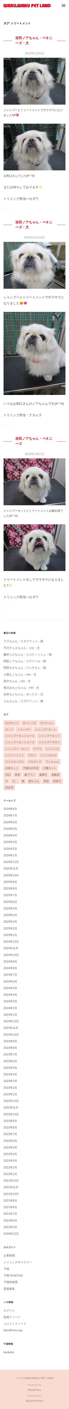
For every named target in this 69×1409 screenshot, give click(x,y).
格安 (17, 774)
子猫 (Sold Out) (13, 1275)
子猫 (6, 1268)
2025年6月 (10, 901)
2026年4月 (10, 835)
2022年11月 (11, 1107)
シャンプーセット (49, 735)
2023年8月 (10, 1047)
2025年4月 (10, 915)
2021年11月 (11, 1187)
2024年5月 (10, 988)
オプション (47, 723)
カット (9, 729)
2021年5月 (10, 1227)
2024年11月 (11, 948)
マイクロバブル (14, 761)
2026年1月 (10, 855)
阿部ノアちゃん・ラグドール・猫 (25, 661)
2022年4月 (10, 1154)
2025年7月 (10, 895)
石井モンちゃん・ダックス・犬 (23, 694)
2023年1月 (10, 1094)
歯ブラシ (29, 774)
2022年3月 (10, 1160)
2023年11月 (11, 1027)
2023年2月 (10, 1087)
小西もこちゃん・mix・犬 (20, 674)
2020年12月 (11, 1233)
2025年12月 (11, 861)
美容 (46, 781)
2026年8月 (10, 808)
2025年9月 (10, 881)
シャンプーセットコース (19, 742)
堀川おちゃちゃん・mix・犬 (21, 687)
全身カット (12, 768)
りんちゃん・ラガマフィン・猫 (23, 701)
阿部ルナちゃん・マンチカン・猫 (25, 667)
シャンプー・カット (17, 748)
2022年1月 (10, 1174)
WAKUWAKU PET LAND (39, 1378)
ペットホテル (48, 755)
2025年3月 (10, 921)
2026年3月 (10, 842)
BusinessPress (34, 1400)
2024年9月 (10, 961)
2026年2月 (10, 848)
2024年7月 (10, 974)
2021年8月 (10, 1207)
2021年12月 (11, 1180)
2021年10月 (11, 1193)
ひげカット (12, 723)
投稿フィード (12, 1317)
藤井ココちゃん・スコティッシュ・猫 (28, 654)
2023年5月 (10, 1067)
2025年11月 (11, 868)
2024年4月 (10, 994)
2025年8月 (10, 888)
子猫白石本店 (31, 768)
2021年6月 (10, 1220)
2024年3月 (10, 1001)
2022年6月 (10, 1140)
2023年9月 (10, 1041)
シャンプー (24, 729)
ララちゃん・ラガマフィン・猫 (23, 641)
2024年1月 (10, 1014)
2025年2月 (10, 928)
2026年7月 (10, 815)
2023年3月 (10, 1081)
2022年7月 (10, 1134)
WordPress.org (13, 1330)
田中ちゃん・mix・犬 (17, 681)
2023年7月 (10, 1054)
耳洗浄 (9, 787)
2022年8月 (10, 1127)
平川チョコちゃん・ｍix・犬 (22, 647)
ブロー (32, 755)
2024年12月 (11, 941)
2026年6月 (10, 822)
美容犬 (57, 781)
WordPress (34, 1389)
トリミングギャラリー (18, 1262)
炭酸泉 (55, 774)
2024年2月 (10, 1008)
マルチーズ (34, 761)
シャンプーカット (45, 729)
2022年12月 (11, 1100)
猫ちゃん (34, 781)
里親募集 (9, 1288)
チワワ (37, 748)
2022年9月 (10, 1120)
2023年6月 (10, 1061)
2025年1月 (10, 935)
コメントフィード (15, 1323)
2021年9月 (10, 1200)
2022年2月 (10, 1167)
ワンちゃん (52, 761)
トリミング (52, 748)
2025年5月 (10, 908)
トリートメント (14, 755)
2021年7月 (10, 1213)
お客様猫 (9, 1255)
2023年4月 (10, 1074)
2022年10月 (11, 1114)
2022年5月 (10, 1147)
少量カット (49, 768)
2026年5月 (10, 828)
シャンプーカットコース (19, 735)
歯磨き (43, 774)
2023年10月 (11, 1034)
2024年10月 (11, 955)
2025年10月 (11, 875)
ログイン (9, 1310)
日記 (8, 774)
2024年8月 (10, 968)
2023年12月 (11, 1021)
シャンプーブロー (49, 742)
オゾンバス (29, 723)
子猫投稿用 (11, 1282)
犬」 (15, 781)
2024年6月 (10, 981)
